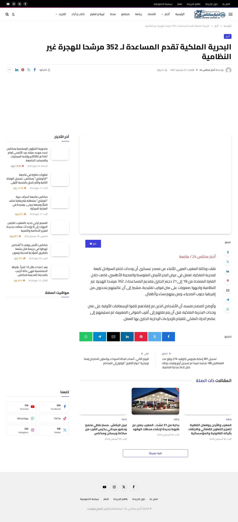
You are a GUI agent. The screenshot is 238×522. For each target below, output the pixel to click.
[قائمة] (230, 14)
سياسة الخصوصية (163, 4)
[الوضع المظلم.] (13, 14)
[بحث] (7, 14)
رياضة (138, 14)
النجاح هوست (95, 508)
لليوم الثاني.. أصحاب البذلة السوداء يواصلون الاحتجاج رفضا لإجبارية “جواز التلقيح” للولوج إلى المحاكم (116, 361)
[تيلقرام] (227, 299)
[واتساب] (227, 309)
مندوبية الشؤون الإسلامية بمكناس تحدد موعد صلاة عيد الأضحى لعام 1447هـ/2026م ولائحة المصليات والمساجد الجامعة (27, 154)
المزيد (62, 14)
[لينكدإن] (17, 70)
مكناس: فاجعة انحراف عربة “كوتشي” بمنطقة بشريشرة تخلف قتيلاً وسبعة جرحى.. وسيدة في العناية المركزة (28, 202)
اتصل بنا (226, 4)
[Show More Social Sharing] (9, 70)
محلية (124, 419)
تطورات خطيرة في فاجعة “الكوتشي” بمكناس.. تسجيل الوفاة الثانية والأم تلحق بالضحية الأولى (27, 178)
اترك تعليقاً (155, 453)
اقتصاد (151, 14)
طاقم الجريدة (193, 4)
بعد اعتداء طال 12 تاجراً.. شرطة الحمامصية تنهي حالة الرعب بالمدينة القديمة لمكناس (30, 271)
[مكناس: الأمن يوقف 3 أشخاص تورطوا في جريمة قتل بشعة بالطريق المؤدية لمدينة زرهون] (60, 249)
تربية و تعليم (97, 14)
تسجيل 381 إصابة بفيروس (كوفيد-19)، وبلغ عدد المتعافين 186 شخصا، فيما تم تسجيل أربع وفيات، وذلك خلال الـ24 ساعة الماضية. (193, 363)
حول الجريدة (211, 4)
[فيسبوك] (227, 252)
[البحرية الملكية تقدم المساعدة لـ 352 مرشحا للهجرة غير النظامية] (155, 184)
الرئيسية (180, 14)
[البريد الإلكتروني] (227, 290)
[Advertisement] (119, 101)
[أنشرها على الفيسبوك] (34, 70)
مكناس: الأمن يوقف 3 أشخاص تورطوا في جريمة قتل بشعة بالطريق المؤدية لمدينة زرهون (30, 248)
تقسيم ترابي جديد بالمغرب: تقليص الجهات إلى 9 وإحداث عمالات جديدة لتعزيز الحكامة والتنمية (27, 226)
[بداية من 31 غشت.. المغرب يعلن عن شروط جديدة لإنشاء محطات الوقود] (155, 401)
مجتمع (125, 14)
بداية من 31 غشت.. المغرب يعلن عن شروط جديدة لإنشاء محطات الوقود (155, 427)
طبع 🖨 (93, 243)
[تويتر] (227, 261)
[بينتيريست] (22, 70)
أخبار (167, 14)
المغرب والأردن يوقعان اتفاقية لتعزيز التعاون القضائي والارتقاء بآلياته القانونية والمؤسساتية (209, 429)
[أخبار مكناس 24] (210, 14)
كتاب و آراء (78, 14)
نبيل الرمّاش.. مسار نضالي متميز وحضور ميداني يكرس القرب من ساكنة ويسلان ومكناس (106, 429)
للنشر (179, 4)
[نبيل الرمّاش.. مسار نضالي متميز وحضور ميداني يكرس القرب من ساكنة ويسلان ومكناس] (103, 401)
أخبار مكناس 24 (207, 70)
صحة (113, 14)
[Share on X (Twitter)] (28, 70)
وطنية (228, 419)
